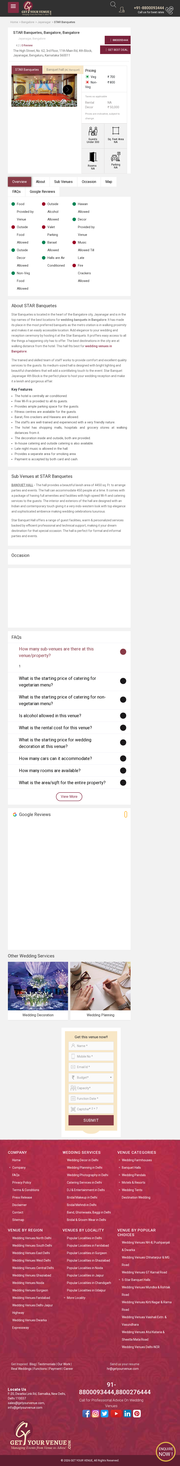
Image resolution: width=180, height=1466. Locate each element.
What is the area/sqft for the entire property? (62, 782)
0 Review (24, 45)
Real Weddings (21, 1368)
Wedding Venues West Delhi (31, 1260)
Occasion (89, 182)
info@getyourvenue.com (25, 1407)
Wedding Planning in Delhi (84, 1167)
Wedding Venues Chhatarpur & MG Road (145, 1261)
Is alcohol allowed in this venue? (50, 715)
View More (69, 796)
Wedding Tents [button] (132, 1190)
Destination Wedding (136, 1197)
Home (16, 1160)
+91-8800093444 (149, 7)
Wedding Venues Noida (28, 1283)
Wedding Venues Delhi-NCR (141, 1347)
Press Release (22, 1197)
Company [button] (19, 1167)
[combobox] (91, 1077)
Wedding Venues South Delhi (32, 1245)
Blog (33, 1364)
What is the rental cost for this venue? (55, 727)
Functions (40, 1368)
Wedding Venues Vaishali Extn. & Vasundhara (144, 1320)
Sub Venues (63, 182)
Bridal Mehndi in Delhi (81, 1205)
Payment (55, 1368)
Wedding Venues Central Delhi (33, 1268)
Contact (17, 1212)
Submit (91, 1120)
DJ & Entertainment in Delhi (86, 1190)
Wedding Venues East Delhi (31, 1253)
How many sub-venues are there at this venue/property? (56, 652)
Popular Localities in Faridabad (88, 1245)
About (40, 182)
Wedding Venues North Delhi (31, 1238)
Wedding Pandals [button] (134, 1175)
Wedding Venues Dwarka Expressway (29, 1323)
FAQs (16, 192)
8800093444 (120, 40)
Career (68, 1368)
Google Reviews (42, 192)
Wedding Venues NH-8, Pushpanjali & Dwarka (146, 1246)
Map (108, 182)
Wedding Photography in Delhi (87, 1175)
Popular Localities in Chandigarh (89, 1283)
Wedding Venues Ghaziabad (31, 1275)
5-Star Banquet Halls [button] (136, 1280)
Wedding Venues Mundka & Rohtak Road (146, 1290)
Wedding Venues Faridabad (31, 1298)
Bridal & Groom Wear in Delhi (86, 1220)
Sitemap (18, 1220)
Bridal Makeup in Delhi (82, 1197)
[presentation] (21, 90)
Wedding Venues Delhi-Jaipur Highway (32, 1309)
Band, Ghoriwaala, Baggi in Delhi (89, 1212)
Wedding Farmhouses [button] (137, 1160)
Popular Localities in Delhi (84, 1238)
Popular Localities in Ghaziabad (88, 1260)
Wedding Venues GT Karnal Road (144, 1272)
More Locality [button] (76, 1298)
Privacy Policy (21, 1182)
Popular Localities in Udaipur (86, 1290)
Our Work (64, 1364)
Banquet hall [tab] (63, 69)
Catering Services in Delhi (84, 1182)
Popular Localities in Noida (85, 1268)
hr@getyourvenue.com (123, 1368)
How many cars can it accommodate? (55, 758)
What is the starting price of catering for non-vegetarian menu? (62, 700)
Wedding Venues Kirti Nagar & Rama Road (147, 1305)
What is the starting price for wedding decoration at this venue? (55, 743)
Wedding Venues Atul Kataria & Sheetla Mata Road (143, 1335)
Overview (19, 182)
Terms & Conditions (25, 1190)
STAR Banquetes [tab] (27, 69)
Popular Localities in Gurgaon (87, 1253)
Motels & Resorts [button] (133, 1182)
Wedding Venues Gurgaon (30, 1290)
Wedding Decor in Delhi (82, 1160)
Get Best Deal (117, 49)
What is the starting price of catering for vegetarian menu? (57, 682)
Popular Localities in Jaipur (85, 1275)
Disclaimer (19, 1205)
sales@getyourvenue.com (26, 1403)
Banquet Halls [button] (131, 1167)
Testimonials (47, 1364)
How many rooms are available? (50, 770)
